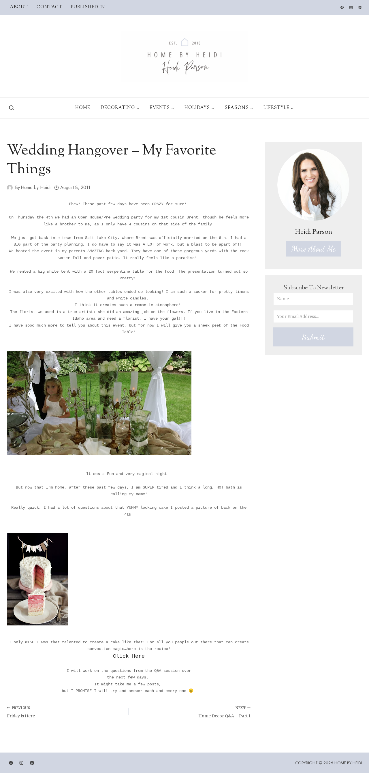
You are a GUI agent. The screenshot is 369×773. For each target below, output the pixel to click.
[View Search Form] (11, 108)
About (19, 7)
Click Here (129, 656)
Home (82, 108)
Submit (313, 337)
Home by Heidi (35, 187)
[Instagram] (351, 7)
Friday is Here (21, 712)
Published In (88, 7)
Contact (49, 7)
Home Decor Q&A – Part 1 (224, 712)
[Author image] (10, 188)
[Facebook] (342, 7)
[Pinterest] (360, 7)
